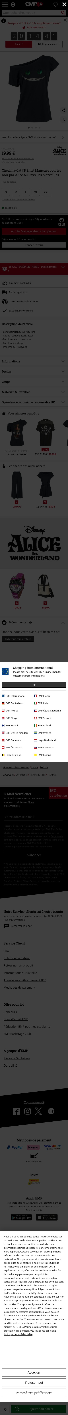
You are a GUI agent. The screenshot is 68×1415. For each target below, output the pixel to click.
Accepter (34, 1372)
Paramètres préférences (34, 1393)
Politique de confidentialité (18, 1334)
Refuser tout (34, 1382)
